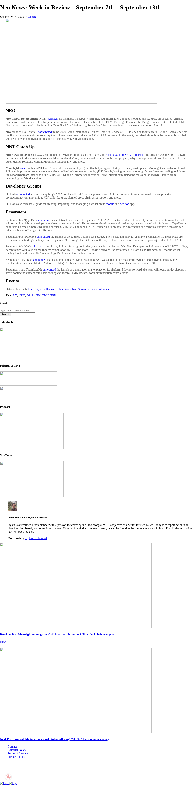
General (32, 16)
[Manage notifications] (8, 777)
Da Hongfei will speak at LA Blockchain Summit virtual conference (69, 289)
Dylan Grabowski (36, 538)
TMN (45, 295)
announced (44, 220)
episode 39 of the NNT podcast (124, 154)
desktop (124, 204)
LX (15, 295)
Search (5, 314)
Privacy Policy (16, 756)
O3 (28, 295)
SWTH (36, 295)
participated (45, 131)
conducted (23, 194)
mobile (110, 204)
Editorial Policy (17, 750)
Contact (12, 746)
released (53, 118)
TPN (53, 295)
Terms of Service (18, 753)
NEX (22, 295)
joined (23, 168)
